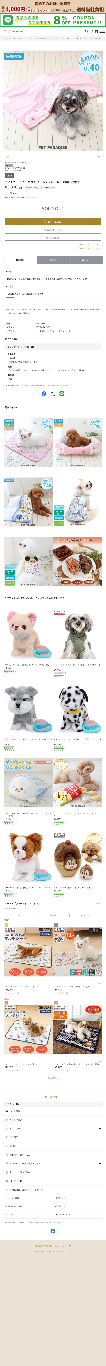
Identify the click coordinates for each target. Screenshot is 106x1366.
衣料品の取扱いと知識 (13, 1206)
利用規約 (21, 1222)
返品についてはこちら (89, 248)
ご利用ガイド (59, 1198)
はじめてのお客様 (12, 1198)
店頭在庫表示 (54, 238)
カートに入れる (55, 222)
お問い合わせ (59, 1206)
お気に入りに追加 (54, 230)
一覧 (98, 903)
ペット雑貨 (41, 38)
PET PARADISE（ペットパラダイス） (23, 38)
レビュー (86, 260)
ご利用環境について (62, 1215)
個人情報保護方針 (10, 1222)
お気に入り (86, 915)
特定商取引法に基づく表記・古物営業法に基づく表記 (44, 1222)
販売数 (53, 915)
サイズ (53, 260)
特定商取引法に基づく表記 (58, 385)
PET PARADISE (19, 168)
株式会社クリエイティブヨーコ (24, 385)
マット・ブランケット (55, 38)
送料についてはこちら (89, 244)
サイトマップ (10, 1215)
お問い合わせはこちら (53, 1097)
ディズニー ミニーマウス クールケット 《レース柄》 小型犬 (84, 38)
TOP (6, 38)
